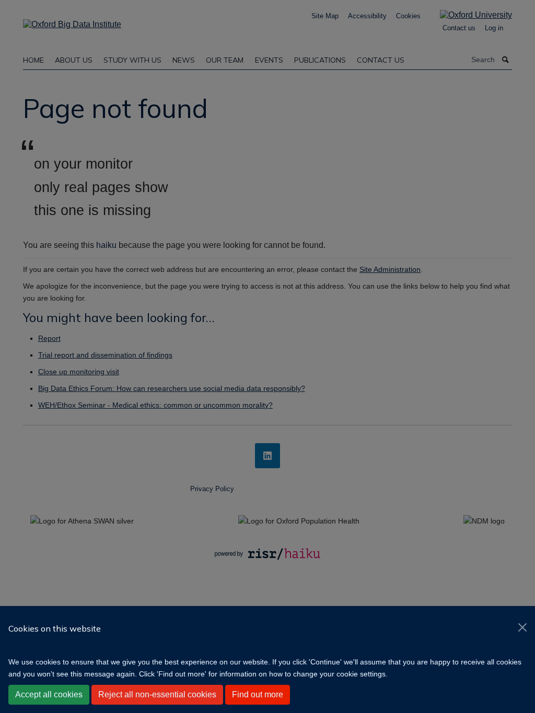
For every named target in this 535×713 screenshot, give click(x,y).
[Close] (522, 627)
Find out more (257, 694)
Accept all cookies (49, 694)
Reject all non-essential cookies (157, 694)
